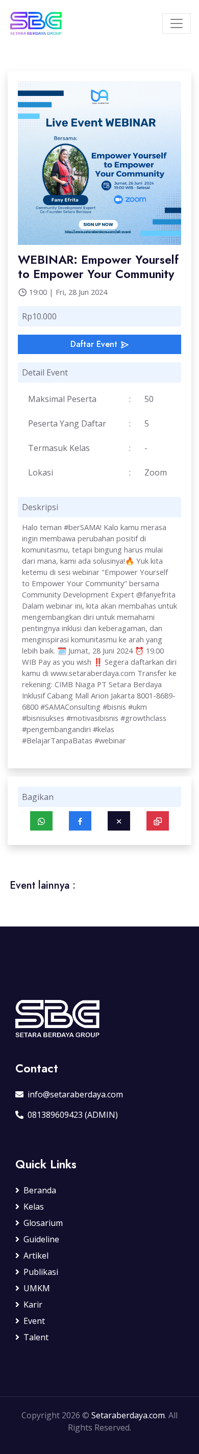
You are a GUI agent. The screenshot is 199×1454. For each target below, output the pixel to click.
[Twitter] (119, 821)
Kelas (33, 1206)
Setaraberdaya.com (128, 1415)
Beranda (39, 1190)
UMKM (36, 1288)
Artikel (35, 1255)
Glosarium (43, 1223)
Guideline (41, 1239)
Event (34, 1320)
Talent (35, 1337)
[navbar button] (176, 23)
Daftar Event (95, 344)
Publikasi (40, 1271)
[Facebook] (80, 821)
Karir (32, 1304)
